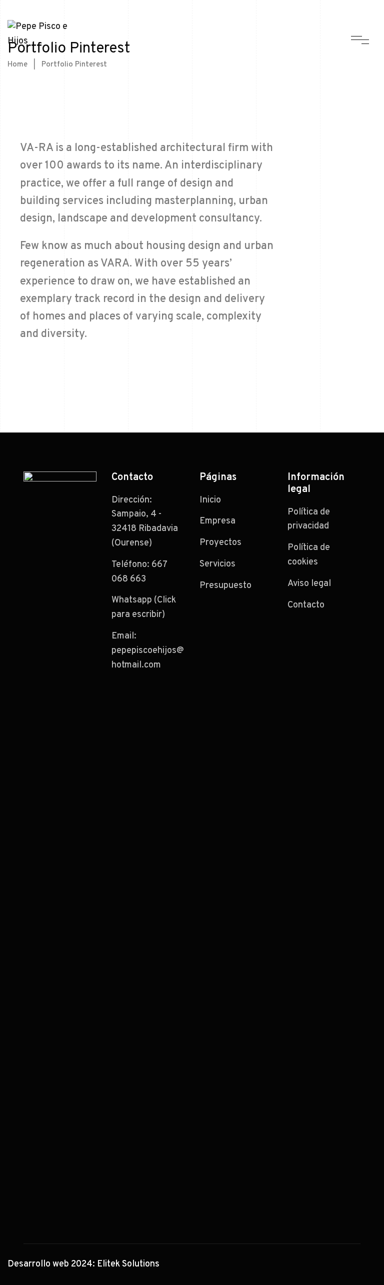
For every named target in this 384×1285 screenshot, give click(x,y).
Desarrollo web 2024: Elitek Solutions (84, 1264)
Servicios (218, 564)
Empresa (218, 521)
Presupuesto (226, 586)
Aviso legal (309, 584)
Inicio (210, 500)
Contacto (306, 605)
